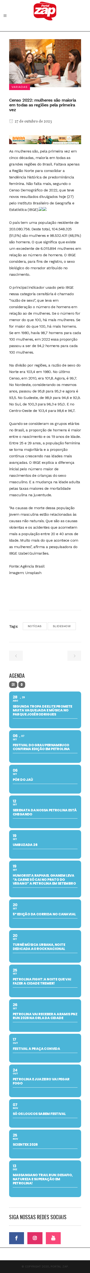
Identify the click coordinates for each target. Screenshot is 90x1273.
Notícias (35, 626)
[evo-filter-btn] (13, 684)
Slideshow (62, 626)
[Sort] (21, 684)
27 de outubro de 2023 (33, 121)
